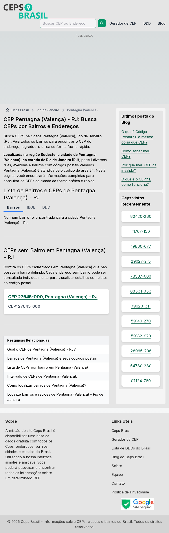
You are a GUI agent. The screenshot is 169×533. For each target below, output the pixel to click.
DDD (46, 207)
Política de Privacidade (130, 492)
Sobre (117, 466)
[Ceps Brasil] (26, 11)
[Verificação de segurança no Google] (138, 504)
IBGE (31, 207)
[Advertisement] (84, 70)
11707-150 (141, 231)
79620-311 (141, 306)
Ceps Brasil (20, 110)
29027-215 (141, 261)
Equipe (117, 474)
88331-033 (140, 291)
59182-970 (141, 336)
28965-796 (140, 351)
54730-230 (140, 366)
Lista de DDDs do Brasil (131, 448)
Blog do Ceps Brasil (128, 457)
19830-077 (141, 246)
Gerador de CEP (125, 439)
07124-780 (141, 380)
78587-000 (140, 276)
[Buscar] (102, 23)
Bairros (13, 207)
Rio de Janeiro (48, 110)
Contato (118, 483)
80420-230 (140, 216)
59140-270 (141, 321)
